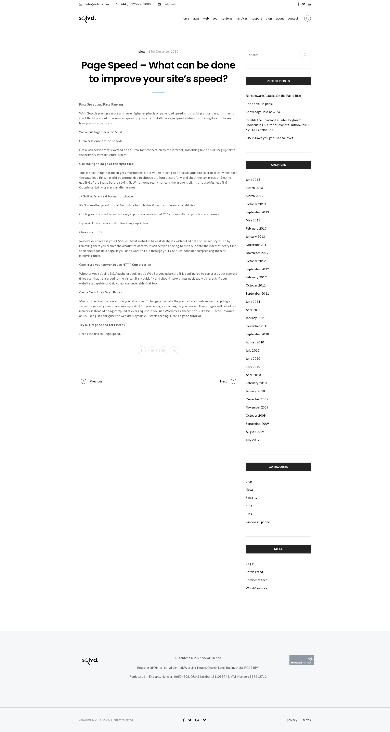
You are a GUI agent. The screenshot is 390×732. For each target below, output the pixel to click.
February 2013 (256, 228)
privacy (292, 720)
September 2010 (257, 334)
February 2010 (256, 383)
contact (293, 18)
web (206, 18)
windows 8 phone (258, 522)
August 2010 (255, 342)
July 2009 (253, 440)
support (256, 18)
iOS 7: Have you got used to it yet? (270, 138)
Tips (249, 514)
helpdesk (170, 4)
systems (226, 18)
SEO (249, 506)
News (250, 489)
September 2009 (257, 423)
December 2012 (257, 244)
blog (269, 18)
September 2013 (257, 212)
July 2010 (253, 350)
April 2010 (253, 375)
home (185, 18)
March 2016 (254, 188)
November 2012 (257, 253)
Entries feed (254, 572)
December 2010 (257, 326)
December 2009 (257, 399)
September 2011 (257, 293)
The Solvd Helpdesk (259, 104)
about (280, 18)
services (242, 18)
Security (251, 497)
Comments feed (257, 580)
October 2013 (256, 204)
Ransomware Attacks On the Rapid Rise (273, 95)
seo (215, 18)
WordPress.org (257, 588)
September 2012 (257, 269)
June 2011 (253, 301)
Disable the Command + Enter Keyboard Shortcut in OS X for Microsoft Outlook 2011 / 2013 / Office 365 (278, 125)
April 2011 (253, 310)
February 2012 (256, 277)
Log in (250, 563)
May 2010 (253, 366)
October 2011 (256, 285)
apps (196, 18)
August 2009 (255, 432)
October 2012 (256, 261)
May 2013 (253, 220)
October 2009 (256, 415)
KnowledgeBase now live (263, 112)
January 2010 (255, 391)
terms (307, 720)
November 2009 (257, 407)
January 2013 (255, 236)
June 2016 (253, 179)
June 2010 (253, 358)
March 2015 (254, 196)
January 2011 (255, 318)
